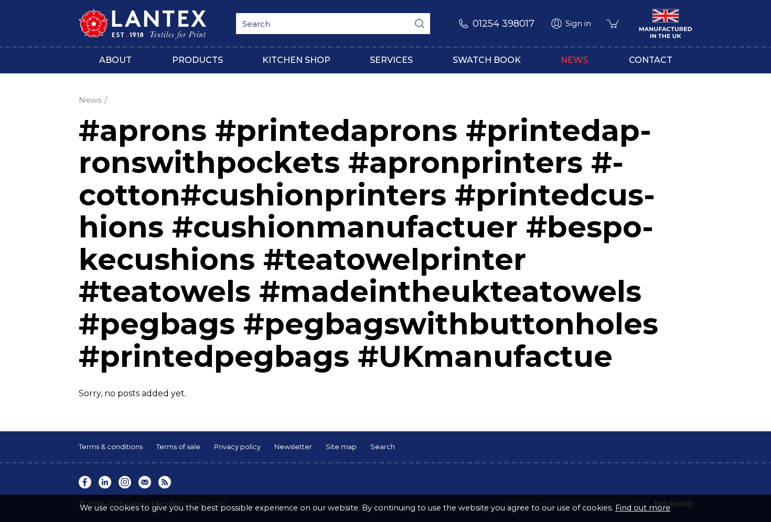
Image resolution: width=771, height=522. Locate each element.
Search (382, 446)
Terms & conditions (111, 446)
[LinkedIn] (105, 482)
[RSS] (165, 482)
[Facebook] (85, 482)
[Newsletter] (145, 482)
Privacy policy (237, 446)
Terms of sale (178, 446)
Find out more (642, 508)
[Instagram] (125, 482)
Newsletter (293, 446)
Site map (341, 446)
